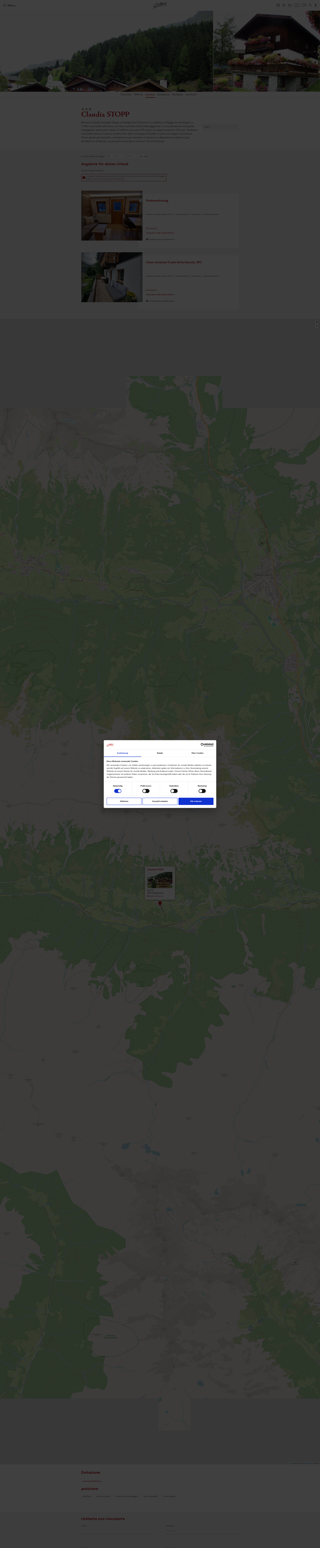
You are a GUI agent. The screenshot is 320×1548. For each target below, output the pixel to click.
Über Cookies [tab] (198, 753)
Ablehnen (124, 801)
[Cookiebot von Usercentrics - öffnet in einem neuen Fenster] (203, 745)
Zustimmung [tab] (122, 753)
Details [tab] (160, 753)
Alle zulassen (196, 801)
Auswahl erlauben (160, 801)
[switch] (146, 792)
